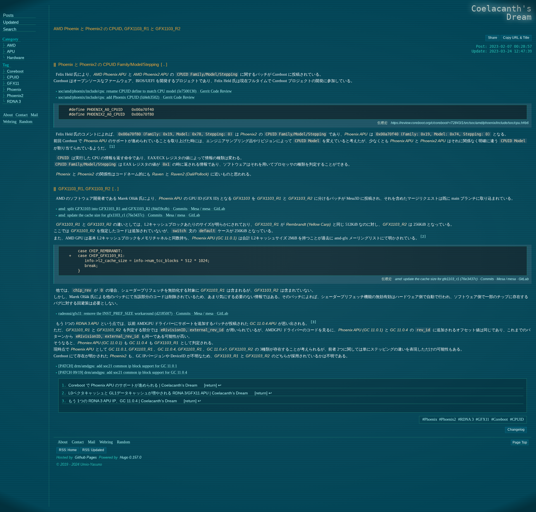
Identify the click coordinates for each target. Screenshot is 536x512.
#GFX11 (482, 419)
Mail (91, 442)
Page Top (520, 442)
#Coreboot (499, 419)
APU (11, 52)
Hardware (15, 58)
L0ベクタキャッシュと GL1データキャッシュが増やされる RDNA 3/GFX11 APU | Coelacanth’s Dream (158, 393)
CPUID (13, 77)
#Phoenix (429, 419)
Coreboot (15, 71)
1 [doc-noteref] (112, 147)
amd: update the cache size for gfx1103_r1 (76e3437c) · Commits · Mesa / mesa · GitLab (129, 215)
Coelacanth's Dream (501, 13)
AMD (11, 46)
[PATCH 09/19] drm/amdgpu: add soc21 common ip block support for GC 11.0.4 (122, 372)
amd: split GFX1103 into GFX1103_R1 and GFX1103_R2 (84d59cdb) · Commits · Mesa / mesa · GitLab (141, 209)
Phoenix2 (15, 96)
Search (9, 29)
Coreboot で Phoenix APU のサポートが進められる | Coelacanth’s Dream (132, 385)
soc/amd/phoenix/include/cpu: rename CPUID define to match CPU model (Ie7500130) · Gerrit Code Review (145, 91)
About (63, 442)
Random (123, 442)
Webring (106, 442)
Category (10, 39)
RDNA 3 (14, 102)
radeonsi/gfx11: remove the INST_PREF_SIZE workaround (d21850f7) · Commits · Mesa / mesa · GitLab (143, 313)
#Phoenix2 (447, 419)
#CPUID (517, 419)
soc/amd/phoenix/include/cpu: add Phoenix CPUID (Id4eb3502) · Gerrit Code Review (126, 97)
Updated (10, 22)
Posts (8, 16)
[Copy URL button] (492, 38)
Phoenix (14, 89)
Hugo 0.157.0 (130, 458)
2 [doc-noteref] (423, 237)
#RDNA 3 (466, 419)
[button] (67, 450)
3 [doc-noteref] (313, 322)
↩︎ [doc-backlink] (219, 385)
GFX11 (13, 83)
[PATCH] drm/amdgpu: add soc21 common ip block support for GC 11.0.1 (117, 366)
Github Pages (86, 458)
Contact (78, 442)
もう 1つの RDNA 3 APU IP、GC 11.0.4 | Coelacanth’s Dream (122, 401)
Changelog (516, 430)
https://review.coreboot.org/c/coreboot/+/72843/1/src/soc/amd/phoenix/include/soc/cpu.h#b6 (460, 123)
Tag (6, 65)
